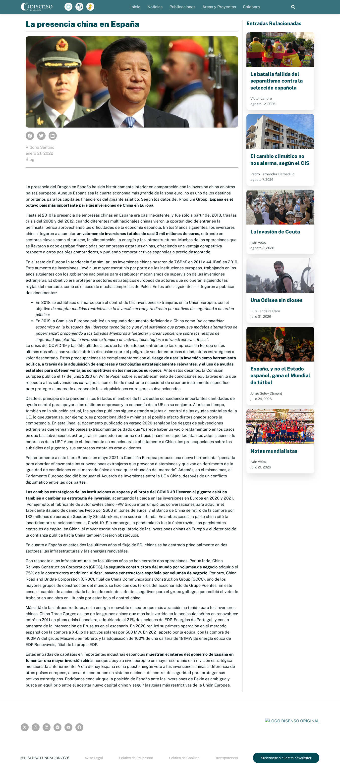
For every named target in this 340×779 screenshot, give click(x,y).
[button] (293, 7)
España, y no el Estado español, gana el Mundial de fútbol (280, 375)
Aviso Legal (94, 758)
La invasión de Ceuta (275, 232)
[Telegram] (57, 727)
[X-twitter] (25, 727)
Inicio (135, 6)
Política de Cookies (184, 758)
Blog (30, 159)
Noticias (155, 6)
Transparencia (226, 758)
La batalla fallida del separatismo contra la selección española (276, 81)
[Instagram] (36, 727)
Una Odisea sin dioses (276, 300)
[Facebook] (79, 727)
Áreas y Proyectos (219, 6)
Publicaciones (182, 6)
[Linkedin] (47, 727)
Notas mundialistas (273, 451)
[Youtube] (68, 727)
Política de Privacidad (136, 758)
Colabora (251, 6)
